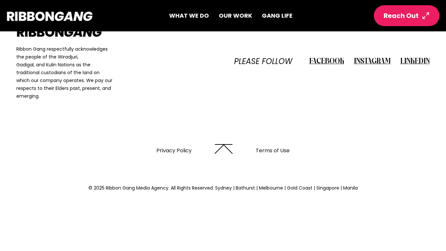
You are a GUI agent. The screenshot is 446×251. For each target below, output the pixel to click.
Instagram (372, 61)
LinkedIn (415, 61)
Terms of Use (273, 150)
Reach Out (401, 15)
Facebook (326, 61)
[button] (189, 16)
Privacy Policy (174, 150)
